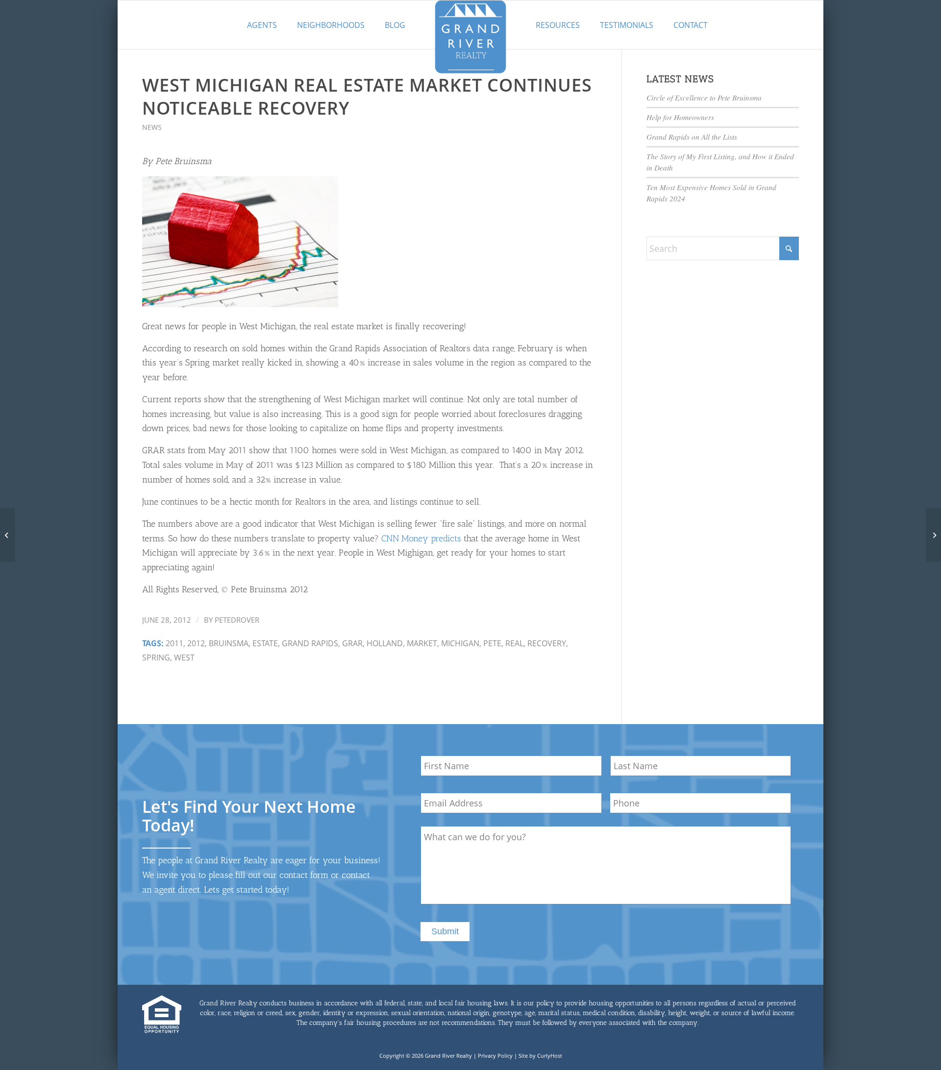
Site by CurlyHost (540, 1055)
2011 (174, 643)
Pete (492, 643)
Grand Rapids (310, 643)
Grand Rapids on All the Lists (691, 137)
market (422, 643)
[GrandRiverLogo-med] (470, 36)
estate (265, 643)
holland (385, 643)
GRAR (352, 643)
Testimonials (626, 25)
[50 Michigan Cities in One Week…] (7, 535)
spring (156, 657)
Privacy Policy (495, 1055)
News (152, 127)
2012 (196, 643)
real (514, 643)
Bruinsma (228, 643)
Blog (395, 25)
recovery (546, 643)
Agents (262, 25)
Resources (558, 25)
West (184, 657)
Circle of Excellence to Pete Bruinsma (704, 97)
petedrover (237, 620)
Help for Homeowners (680, 117)
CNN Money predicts (421, 538)
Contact (690, 25)
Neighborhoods (331, 25)
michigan (460, 643)
